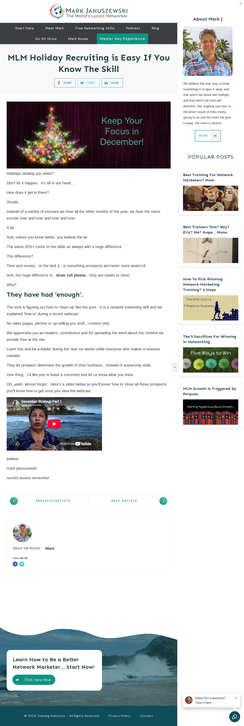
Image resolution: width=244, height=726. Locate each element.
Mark (50, 548)
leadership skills (137, 365)
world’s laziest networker (28, 477)
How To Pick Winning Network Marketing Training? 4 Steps (203, 284)
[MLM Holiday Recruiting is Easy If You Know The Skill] (89, 135)
